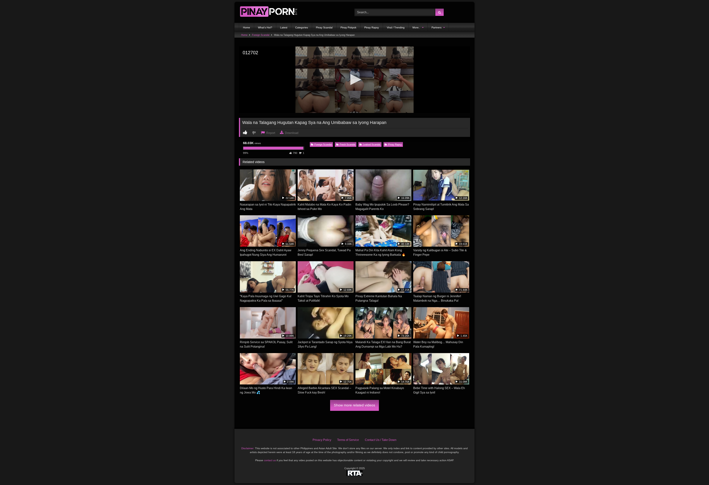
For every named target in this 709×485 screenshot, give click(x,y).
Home (246, 27)
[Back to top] (697, 474)
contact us (270, 460)
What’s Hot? (265, 27)
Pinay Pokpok (348, 27)
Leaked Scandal (371, 144)
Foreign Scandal (260, 35)
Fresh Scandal (347, 144)
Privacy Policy (322, 439)
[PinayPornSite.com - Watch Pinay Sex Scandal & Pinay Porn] (268, 12)
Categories (301, 27)
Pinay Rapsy (371, 27)
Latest (283, 27)
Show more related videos (354, 405)
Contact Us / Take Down (380, 439)
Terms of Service (348, 439)
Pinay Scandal (324, 27)
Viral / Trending (396, 27)
